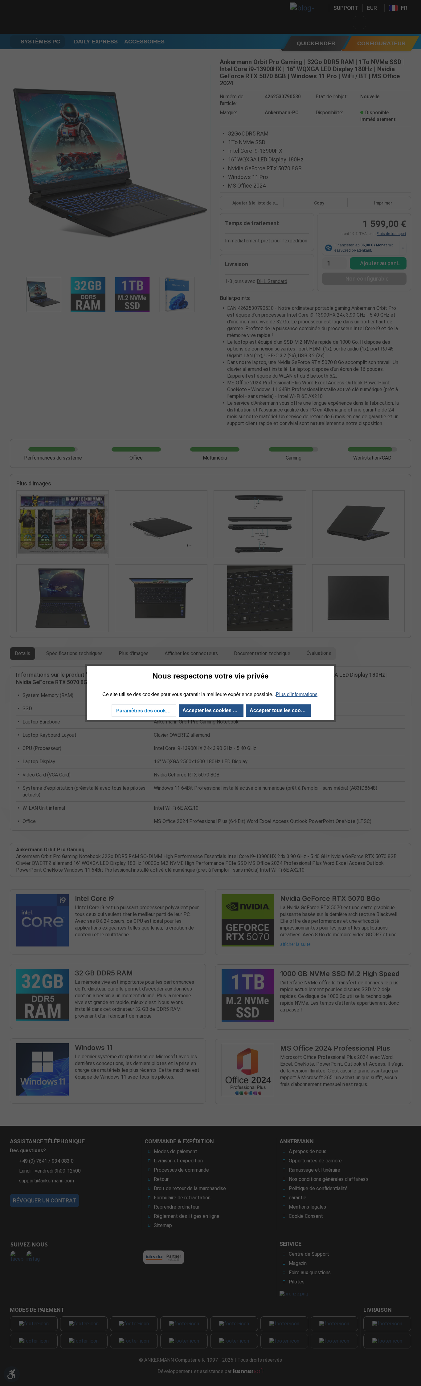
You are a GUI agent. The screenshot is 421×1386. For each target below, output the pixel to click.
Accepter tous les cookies (280, 710)
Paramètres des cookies (144, 710)
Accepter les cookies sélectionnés (212, 710)
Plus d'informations (296, 694)
